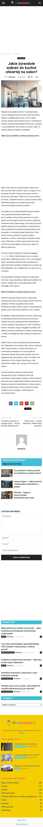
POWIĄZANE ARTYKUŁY (14, 460)
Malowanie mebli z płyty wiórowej (26, 766)
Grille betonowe (8, 793)
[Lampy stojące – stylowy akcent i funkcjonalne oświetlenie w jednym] (7, 484)
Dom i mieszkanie (7, 678)
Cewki (3, 800)
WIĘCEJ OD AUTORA (12, 464)
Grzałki (4, 790)
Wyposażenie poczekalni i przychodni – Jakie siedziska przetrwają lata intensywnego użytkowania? (21, 631)
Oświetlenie (21, 58)
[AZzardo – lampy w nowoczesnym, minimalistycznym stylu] (7, 495)
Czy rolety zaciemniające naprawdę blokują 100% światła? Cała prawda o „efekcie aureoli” (20, 646)
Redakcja (12, 77)
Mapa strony (21, 820)
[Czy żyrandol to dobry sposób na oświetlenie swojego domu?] (7, 473)
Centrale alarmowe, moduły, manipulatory (19, 796)
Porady (4, 786)
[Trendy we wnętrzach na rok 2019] (7, 758)
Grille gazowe (7, 807)
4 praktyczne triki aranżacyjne (25, 744)
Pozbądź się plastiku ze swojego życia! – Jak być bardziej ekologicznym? (10, 423)
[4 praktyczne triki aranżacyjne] (7, 747)
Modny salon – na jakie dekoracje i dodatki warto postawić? (32, 423)
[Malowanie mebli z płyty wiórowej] (7, 768)
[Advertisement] (21, 28)
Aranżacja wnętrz (20, 746)
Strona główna (5, 54)
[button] (40, 3)
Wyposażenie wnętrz (8, 652)
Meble (3, 636)
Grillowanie (6, 810)
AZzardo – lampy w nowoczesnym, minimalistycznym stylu (24, 495)
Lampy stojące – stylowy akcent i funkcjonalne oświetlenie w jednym (28, 484)
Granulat (4, 803)
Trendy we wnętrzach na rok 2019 (26, 755)
